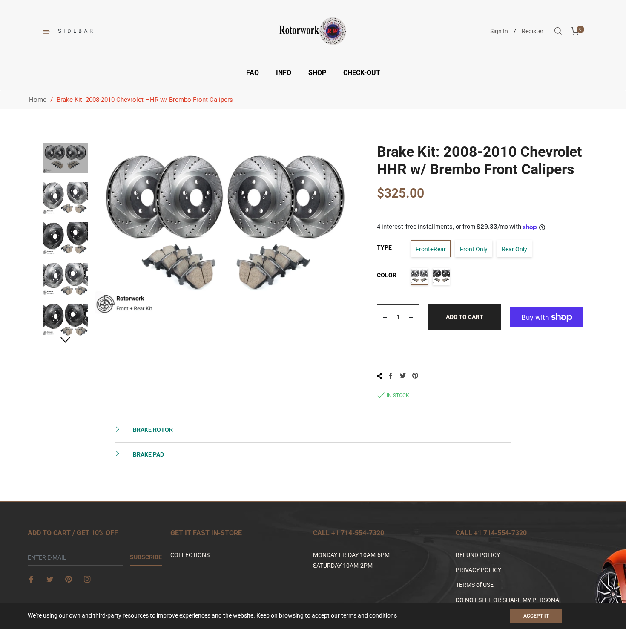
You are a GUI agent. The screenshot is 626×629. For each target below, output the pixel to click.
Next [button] (65, 340)
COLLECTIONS (190, 554)
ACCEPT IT (536, 616)
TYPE (384, 247)
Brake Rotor (152, 429)
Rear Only (514, 249)
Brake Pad (148, 454)
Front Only (474, 249)
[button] (625, 625)
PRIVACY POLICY (478, 569)
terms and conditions (369, 615)
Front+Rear (431, 249)
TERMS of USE (475, 584)
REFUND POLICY (478, 554)
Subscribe (146, 557)
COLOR (386, 275)
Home (37, 99)
